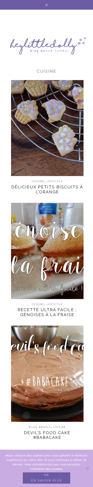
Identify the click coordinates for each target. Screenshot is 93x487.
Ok (46, 475)
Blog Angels (40, 427)
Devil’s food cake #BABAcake (47, 435)
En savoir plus (46, 480)
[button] (46, 5)
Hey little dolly (46, 45)
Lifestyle (54, 181)
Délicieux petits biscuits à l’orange (47, 189)
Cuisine (38, 181)
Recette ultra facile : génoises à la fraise (47, 312)
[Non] (87, 468)
